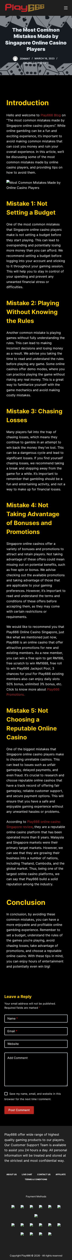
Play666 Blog (51, 115)
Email (12, 1031)
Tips (46, 62)
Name (12, 1018)
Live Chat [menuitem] (27, 1174)
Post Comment (19, 1110)
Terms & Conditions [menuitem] (36, 1179)
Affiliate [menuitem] (61, 1174)
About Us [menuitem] (11, 1174)
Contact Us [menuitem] (44, 1174)
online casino (32, 62)
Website (13, 1044)
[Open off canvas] (66, 8)
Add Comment (17, 1058)
